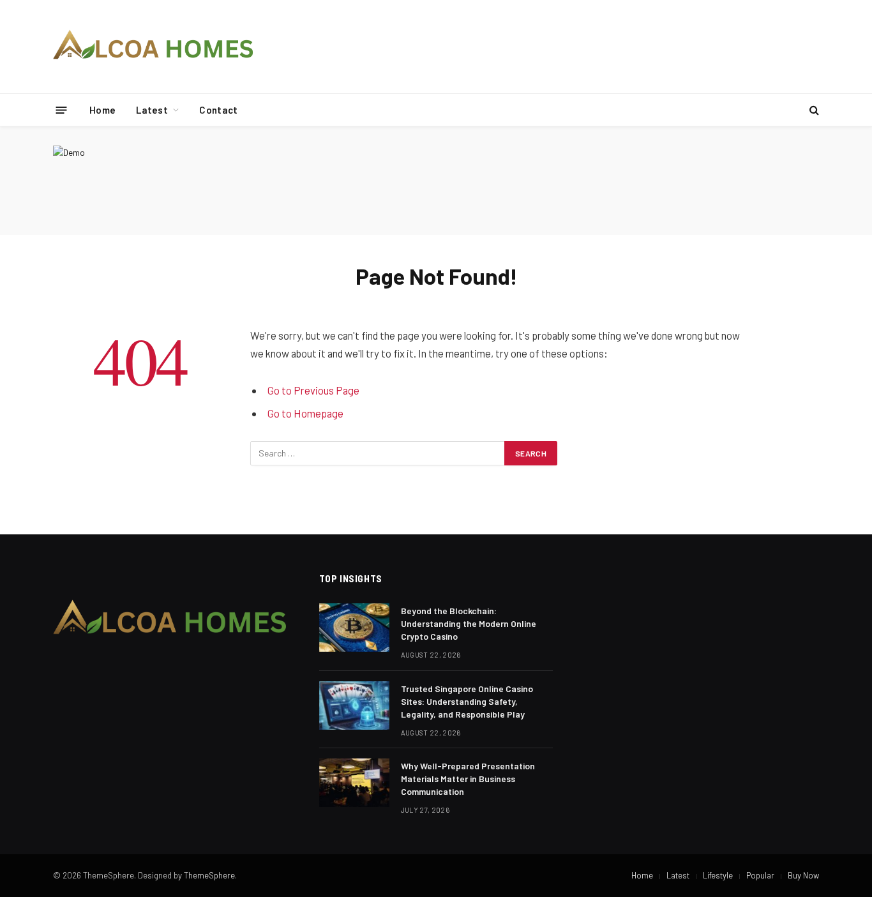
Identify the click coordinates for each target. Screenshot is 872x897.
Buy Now (803, 875)
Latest (152, 110)
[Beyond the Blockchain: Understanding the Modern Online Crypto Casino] (354, 627)
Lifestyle (718, 875)
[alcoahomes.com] (153, 46)
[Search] (813, 110)
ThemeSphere (209, 875)
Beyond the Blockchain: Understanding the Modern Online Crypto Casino (468, 623)
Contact (218, 110)
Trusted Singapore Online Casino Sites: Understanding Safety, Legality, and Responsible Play (467, 701)
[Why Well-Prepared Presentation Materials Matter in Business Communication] (354, 782)
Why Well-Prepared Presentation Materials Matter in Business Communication (468, 778)
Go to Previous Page (313, 390)
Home (102, 110)
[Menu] (61, 109)
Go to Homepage (305, 413)
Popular (760, 875)
